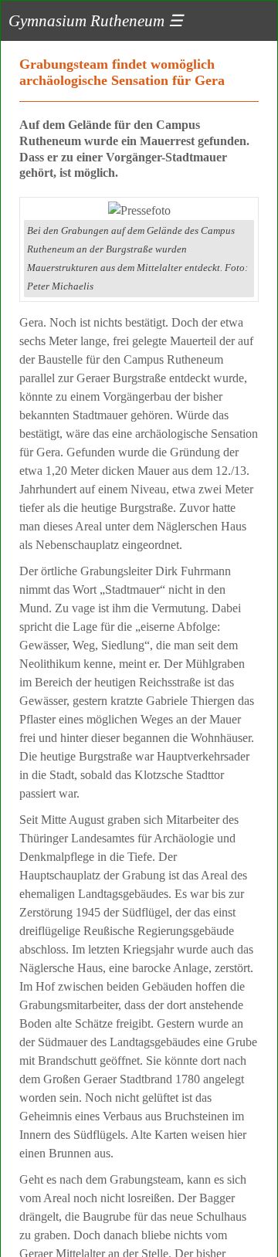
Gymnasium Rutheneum (95, 20)
